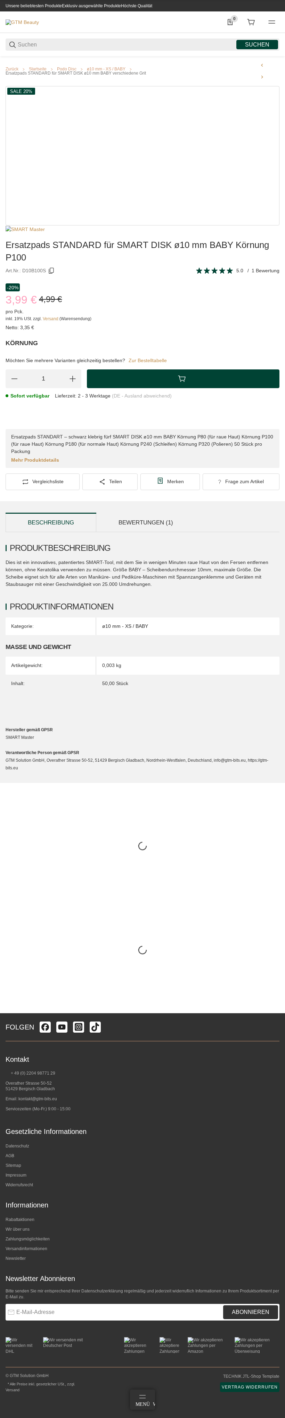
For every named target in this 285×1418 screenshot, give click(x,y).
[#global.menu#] (271, 22)
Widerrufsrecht (19, 1184)
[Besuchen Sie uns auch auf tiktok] (95, 1027)
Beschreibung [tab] (51, 522)
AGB (10, 1155)
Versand (51, 318)
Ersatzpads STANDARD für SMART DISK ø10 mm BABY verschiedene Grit (76, 73)
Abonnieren (250, 1312)
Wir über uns (18, 1229)
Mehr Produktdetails (35, 460)
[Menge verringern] (14, 379)
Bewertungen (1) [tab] (146, 522)
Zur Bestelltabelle (148, 360)
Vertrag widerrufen (250, 1387)
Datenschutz (17, 1146)
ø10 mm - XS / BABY (106, 69)
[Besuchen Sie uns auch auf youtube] (61, 1027)
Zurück (12, 69)
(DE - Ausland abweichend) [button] (142, 396)
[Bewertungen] (215, 270)
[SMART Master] (25, 229)
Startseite (38, 69)
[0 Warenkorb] (251, 22)
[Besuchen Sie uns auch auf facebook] (45, 1027)
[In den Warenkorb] (183, 378)
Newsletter (16, 1258)
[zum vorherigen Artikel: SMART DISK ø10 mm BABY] (262, 65)
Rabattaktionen (20, 1219)
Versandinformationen (26, 1248)
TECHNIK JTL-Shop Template (251, 1376)
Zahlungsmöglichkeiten (28, 1239)
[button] (273, 1010)
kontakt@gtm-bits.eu (37, 1098)
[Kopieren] (51, 271)
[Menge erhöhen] (73, 379)
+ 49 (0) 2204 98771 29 (32, 1073)
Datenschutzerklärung (102, 1291)
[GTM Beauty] (22, 22)
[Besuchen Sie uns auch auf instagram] (78, 1027)
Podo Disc (66, 69)
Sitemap (13, 1165)
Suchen (257, 45)
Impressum (16, 1175)
